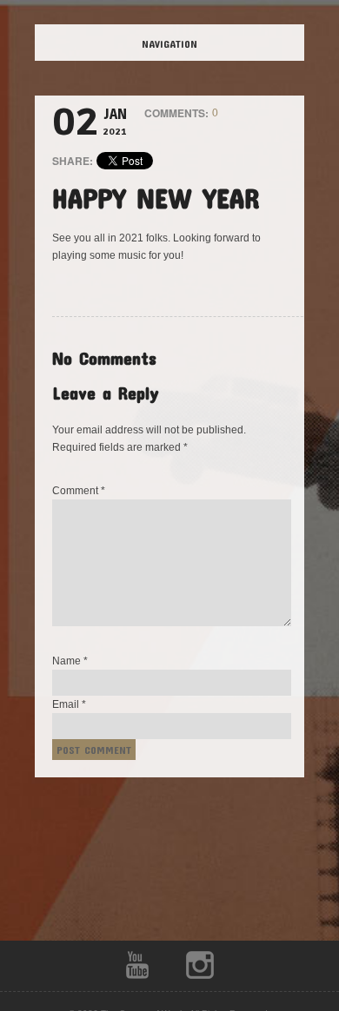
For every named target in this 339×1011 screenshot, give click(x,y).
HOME (184, 43)
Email (69, 704)
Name (70, 661)
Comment (78, 491)
